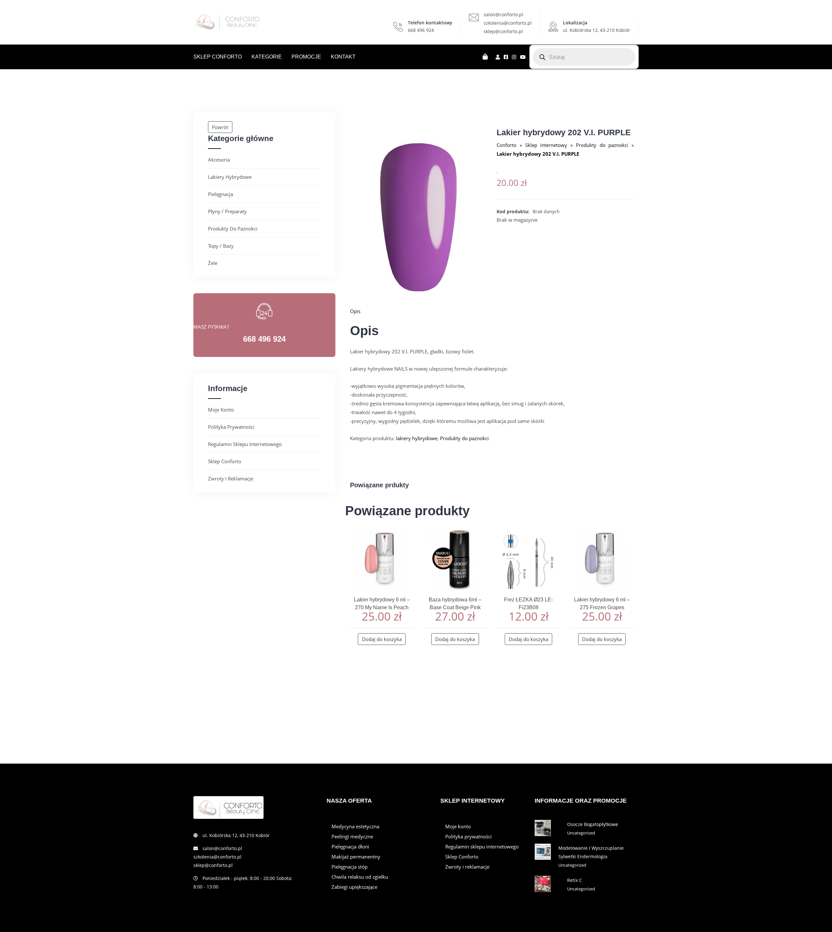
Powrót (220, 127)
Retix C (574, 880)
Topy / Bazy (221, 246)
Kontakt (343, 56)
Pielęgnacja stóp (350, 866)
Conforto (506, 145)
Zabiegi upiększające (354, 887)
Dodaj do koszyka (382, 639)
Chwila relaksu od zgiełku (360, 876)
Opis (355, 311)
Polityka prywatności (231, 427)
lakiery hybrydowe (230, 177)
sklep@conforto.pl (503, 31)
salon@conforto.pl (503, 14)
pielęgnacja (220, 194)
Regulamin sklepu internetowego (245, 444)
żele (212, 263)
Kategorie (267, 56)
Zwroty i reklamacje (230, 478)
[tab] (492, 311)
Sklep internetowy (546, 145)
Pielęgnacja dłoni (350, 846)
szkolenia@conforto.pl (508, 23)
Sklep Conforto (217, 56)
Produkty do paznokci (232, 228)
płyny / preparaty (227, 211)
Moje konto (221, 409)
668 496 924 (421, 30)
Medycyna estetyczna (355, 826)
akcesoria (219, 159)
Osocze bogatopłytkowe (592, 824)
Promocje (306, 56)
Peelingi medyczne (352, 836)
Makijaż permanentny (356, 856)
